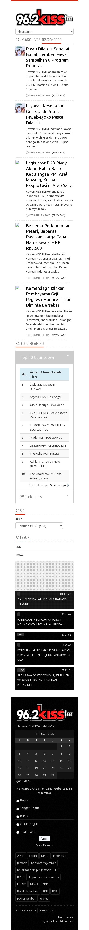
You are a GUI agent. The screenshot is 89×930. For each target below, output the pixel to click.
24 (19, 775)
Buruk (24, 816)
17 (19, 768)
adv (18, 547)
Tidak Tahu (27, 832)
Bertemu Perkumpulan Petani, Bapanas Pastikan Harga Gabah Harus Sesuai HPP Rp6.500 (48, 236)
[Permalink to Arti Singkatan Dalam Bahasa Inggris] (44, 585)
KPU (57, 870)
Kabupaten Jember (43, 863)
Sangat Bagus (29, 808)
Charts (31, 910)
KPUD (21, 877)
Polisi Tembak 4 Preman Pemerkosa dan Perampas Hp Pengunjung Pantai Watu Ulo (43, 655)
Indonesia (59, 856)
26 (36, 775)
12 (36, 761)
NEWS (34, 884)
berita (33, 856)
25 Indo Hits (31, 496)
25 (27, 775)
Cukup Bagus (29, 824)
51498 (68, 614)
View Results (44, 845)
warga (44, 898)
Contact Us (46, 910)
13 (44, 761)
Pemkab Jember (27, 891)
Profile (20, 910)
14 (52, 761)
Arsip (18, 519)
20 (44, 768)
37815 (68, 634)
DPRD (45, 856)
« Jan (18, 781)
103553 (68, 594)
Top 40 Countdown (37, 357)
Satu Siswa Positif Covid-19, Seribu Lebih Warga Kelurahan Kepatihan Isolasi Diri (44, 680)
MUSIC (21, 884)
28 (52, 775)
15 (61, 761)
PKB (45, 891)
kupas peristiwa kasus (44, 877)
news (20, 555)
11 (27, 761)
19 (36, 768)
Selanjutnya (58, 485)
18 (27, 768)
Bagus (24, 800)
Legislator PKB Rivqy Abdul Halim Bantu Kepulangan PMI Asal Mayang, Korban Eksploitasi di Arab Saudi (49, 174)
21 (52, 768)
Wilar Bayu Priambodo (60, 921)
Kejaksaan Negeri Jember (34, 870)
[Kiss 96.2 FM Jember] (44, 16)
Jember (22, 863)
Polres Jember (26, 898)
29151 (68, 670)
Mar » (27, 781)
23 (69, 768)
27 (44, 775)
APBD (20, 856)
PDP (45, 884)
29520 (68, 645)
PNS (55, 891)
